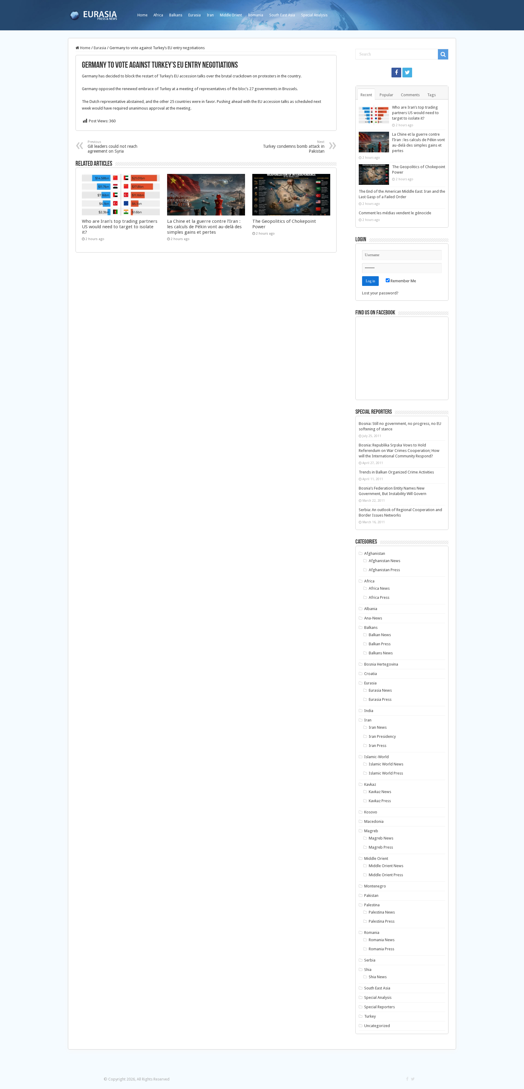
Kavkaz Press (380, 801)
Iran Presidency (382, 736)
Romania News (382, 940)
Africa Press (379, 597)
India (368, 710)
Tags (431, 95)
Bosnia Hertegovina (381, 664)
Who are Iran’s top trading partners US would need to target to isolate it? (119, 227)
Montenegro (375, 886)
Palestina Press (382, 921)
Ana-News (373, 618)
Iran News (378, 727)
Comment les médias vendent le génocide (395, 213)
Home (142, 15)
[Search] (443, 54)
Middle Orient (231, 15)
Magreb (371, 831)
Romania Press (381, 949)
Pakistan (371, 895)
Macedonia (374, 821)
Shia (367, 969)
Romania (255, 15)
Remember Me (403, 281)
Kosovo (370, 812)
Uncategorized (377, 1025)
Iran (210, 15)
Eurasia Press (380, 699)
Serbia (369, 960)
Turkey (370, 1016)
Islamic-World (376, 757)
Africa (158, 15)
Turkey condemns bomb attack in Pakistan (293, 147)
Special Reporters (379, 1007)
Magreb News (381, 838)
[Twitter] (407, 72)
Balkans (175, 15)
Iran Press (377, 745)
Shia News (378, 977)
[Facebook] (396, 72)
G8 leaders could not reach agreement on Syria (112, 147)
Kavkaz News (380, 791)
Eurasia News (380, 690)
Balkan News (380, 635)
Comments (410, 95)
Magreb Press (381, 847)
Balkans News (381, 653)
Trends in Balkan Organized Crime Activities (396, 472)
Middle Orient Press (386, 875)
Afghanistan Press (384, 570)
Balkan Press (380, 644)
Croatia (370, 673)
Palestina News (382, 912)
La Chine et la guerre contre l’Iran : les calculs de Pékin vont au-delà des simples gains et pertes (204, 227)
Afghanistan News (384, 560)
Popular (386, 95)
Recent (366, 95)
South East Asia (282, 15)
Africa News (379, 588)
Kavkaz (370, 784)
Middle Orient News (386, 865)
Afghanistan (374, 553)
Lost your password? (380, 293)
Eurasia (194, 15)
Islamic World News (386, 764)
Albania (370, 608)
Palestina (372, 905)
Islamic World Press (386, 773)
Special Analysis (314, 15)
